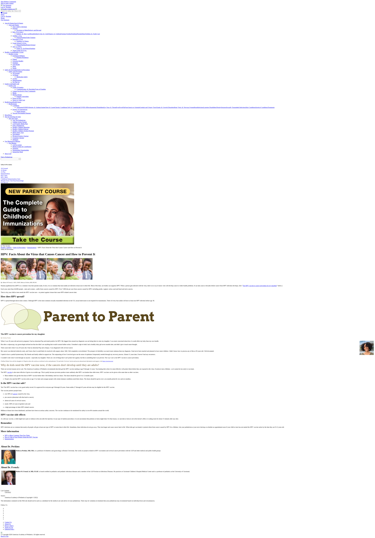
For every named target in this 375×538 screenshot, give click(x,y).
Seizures (223, 107)
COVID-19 (83, 107)
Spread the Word (17, 152)
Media (14, 93)
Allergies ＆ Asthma (34, 107)
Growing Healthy (17, 61)
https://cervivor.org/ (108, 361)
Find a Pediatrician (18, 125)
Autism (43, 107)
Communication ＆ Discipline (25, 89)
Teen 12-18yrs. (17, 46)
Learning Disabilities (209, 107)
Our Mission (12, 143)
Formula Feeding (66, 34)
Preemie (79, 34)
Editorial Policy (9, 529)
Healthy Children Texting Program (23, 131)
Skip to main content (7, 3)
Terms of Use (9, 527)
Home (3, 18)
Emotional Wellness (18, 56)
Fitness (18, 37)
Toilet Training (30, 37)
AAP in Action (17, 145)
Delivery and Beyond (34, 30)
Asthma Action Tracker (19, 122)
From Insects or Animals (132, 107)
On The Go (16, 82)
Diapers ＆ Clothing (54, 34)
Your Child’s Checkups (19, 27)
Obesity (218, 107)
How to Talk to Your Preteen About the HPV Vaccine (21, 437)
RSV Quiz (4, 175)
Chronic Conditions (61, 107)
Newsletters (16, 134)
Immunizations (17, 80)
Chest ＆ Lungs (50, 107)
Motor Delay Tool (18, 132)
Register (8, 7)
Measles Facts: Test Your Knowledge (12, 181)
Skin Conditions (251, 107)
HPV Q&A (4, 177)
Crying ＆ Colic (43, 34)
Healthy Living (13, 54)
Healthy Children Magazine (21, 127)
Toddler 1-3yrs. (17, 36)
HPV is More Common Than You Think (17, 435)
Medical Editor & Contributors (21, 146)
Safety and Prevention (15, 71)
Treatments (271, 107)
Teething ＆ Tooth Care (92, 34)
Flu (124, 107)
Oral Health (16, 64)
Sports (14, 68)
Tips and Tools (13, 118)
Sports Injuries (20, 111)
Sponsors (15, 148)
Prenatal (14, 28)
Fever (121, 107)
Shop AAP (8, 154)
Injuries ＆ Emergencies (19, 109)
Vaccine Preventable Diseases (21, 113)
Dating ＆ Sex (20, 48)
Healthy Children (6, 247)
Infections (200, 107)
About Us (8, 524)
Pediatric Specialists (22, 96)
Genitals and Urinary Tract (148, 107)
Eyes (117, 107)
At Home (15, 75)
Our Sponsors (7, 5)
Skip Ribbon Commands (8, 1)
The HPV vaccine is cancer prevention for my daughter (260, 286)
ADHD (25, 107)
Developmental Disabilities (95, 107)
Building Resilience (22, 57)
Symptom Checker (18, 138)
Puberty (28, 45)
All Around (16, 73)
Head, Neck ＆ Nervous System (184, 107)
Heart (195, 107)
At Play (14, 78)
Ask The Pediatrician (18, 120)
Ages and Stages (14, 25)
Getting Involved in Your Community (24, 91)
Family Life (12, 85)
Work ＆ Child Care (18, 100)
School (33, 45)
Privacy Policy (9, 526)
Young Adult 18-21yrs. (19, 50)
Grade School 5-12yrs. (19, 43)
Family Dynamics (17, 87)
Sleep (83, 34)
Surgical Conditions (262, 107)
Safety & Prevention (19, 247)
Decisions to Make (22, 30)
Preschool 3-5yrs (17, 39)
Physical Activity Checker (20, 136)
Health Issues (13, 104)
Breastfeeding (34, 34)
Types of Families (40, 89)
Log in (3, 7)
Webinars (15, 139)
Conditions (15, 105)
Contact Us (8, 522)
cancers (15, 394)
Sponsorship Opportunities (20, 150)
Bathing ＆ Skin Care (23, 34)
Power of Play (16, 98)
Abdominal (19, 107)
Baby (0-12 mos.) (17, 32)
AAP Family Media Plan (20, 124)
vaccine (9, 372)
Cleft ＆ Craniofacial (73, 107)
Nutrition (74, 34)
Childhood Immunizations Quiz (10, 179)
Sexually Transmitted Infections (236, 107)
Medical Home (17, 95)
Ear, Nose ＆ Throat (110, 107)
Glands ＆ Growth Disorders (165, 107)
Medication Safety (22, 77)
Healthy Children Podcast (20, 129)
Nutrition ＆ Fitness (22, 41)
